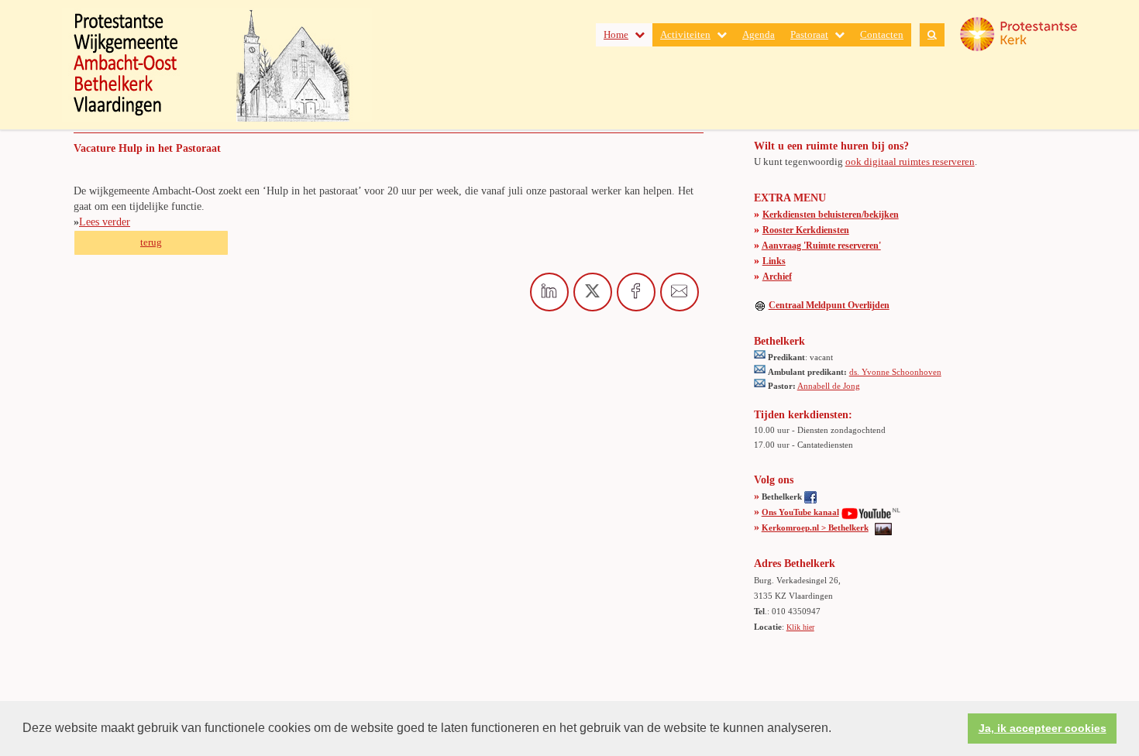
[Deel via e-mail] (679, 292)
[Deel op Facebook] (636, 292)
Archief (777, 276)
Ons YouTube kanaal (800, 512)
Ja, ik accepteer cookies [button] (1042, 728)
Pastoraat (809, 34)
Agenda (758, 34)
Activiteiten (685, 34)
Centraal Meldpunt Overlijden (829, 305)
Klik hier (800, 627)
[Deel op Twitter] (592, 292)
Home (616, 34)
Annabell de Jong (828, 385)
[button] (836, 729)
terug (151, 242)
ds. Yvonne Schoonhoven (895, 371)
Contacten (881, 34)
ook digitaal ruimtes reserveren (910, 161)
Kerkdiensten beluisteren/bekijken (830, 214)
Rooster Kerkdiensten (805, 230)
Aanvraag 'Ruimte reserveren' (821, 245)
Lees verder (104, 222)
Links (774, 261)
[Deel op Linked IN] (549, 292)
